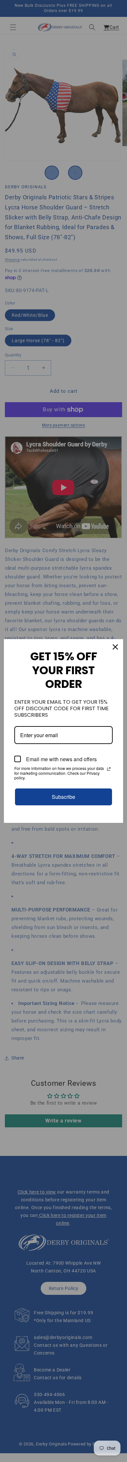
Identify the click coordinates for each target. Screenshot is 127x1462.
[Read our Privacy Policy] (109, 769)
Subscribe (63, 796)
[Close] (115, 647)
